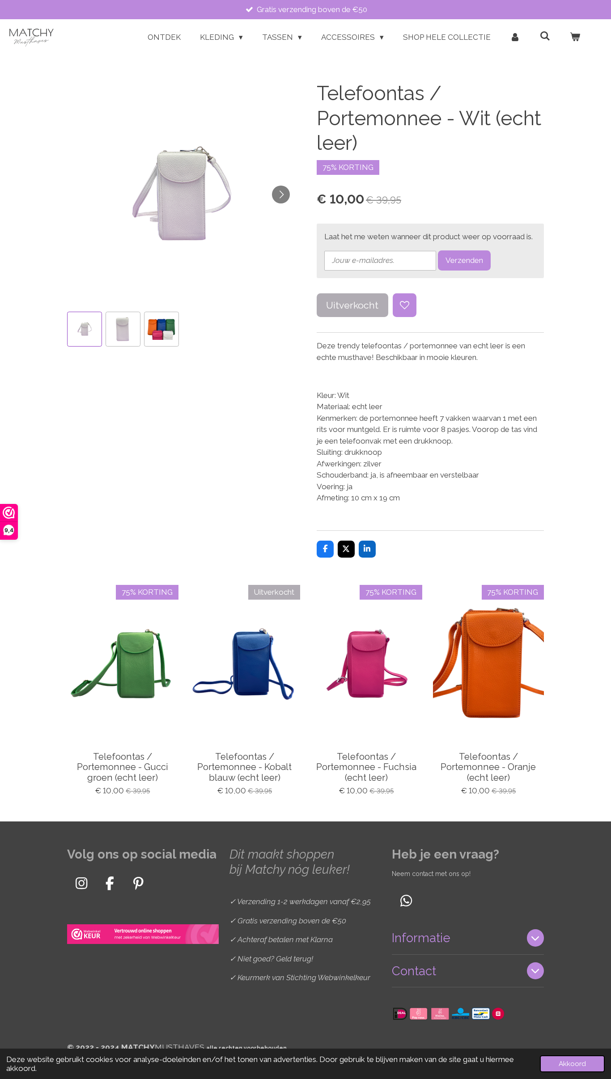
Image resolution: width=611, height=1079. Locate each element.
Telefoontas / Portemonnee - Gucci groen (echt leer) (122, 767)
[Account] (515, 38)
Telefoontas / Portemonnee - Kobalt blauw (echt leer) (244, 767)
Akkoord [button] (572, 1064)
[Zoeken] (544, 36)
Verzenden (464, 260)
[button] (84, 329)
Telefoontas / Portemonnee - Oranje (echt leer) (488, 767)
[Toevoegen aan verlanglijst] (404, 305)
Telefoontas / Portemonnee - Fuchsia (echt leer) (366, 767)
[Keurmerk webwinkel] (143, 935)
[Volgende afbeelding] (281, 194)
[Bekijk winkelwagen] (574, 38)
